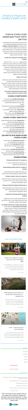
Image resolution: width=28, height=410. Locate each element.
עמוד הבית (25, 351)
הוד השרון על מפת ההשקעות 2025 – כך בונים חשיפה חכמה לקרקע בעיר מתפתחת (13, 294)
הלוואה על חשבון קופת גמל (21, 383)
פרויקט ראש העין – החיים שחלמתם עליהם (16, 328)
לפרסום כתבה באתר (14, 369)
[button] (26, 2)
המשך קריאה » (20, 272)
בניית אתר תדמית (14, 365)
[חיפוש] (13, 4)
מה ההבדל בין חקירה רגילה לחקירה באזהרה (18, 388)
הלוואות (25, 356)
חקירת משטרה (15, 62)
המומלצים (25, 354)
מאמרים (25, 362)
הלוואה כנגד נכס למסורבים (21, 385)
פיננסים (25, 359)
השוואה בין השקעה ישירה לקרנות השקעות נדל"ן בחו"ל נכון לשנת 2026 (14, 259)
